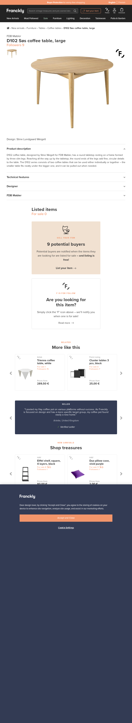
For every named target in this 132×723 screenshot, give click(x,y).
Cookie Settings (66, 527)
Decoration (85, 18)
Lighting (71, 18)
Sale (45, 18)
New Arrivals (13, 18)
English (112, 2)
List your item (64, 268)
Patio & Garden (118, 18)
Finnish (121, 2)
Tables (41, 28)
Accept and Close (66, 518)
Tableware (100, 18)
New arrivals (18, 28)
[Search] (75, 10)
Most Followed (31, 18)
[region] (66, 603)
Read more (64, 322)
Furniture (57, 18)
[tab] (66, 148)
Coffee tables (54, 28)
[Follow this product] (120, 53)
